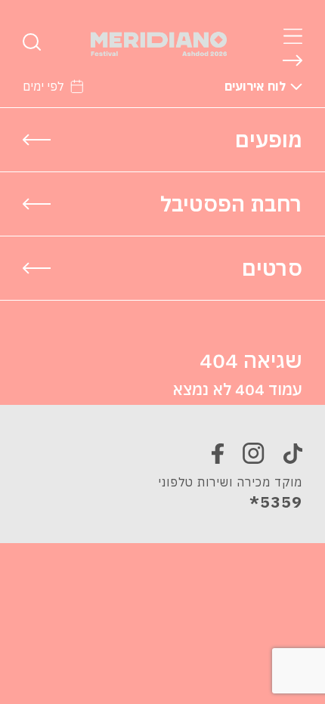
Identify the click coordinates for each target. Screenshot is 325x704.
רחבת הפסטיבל (231, 204)
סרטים (272, 268)
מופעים (268, 139)
